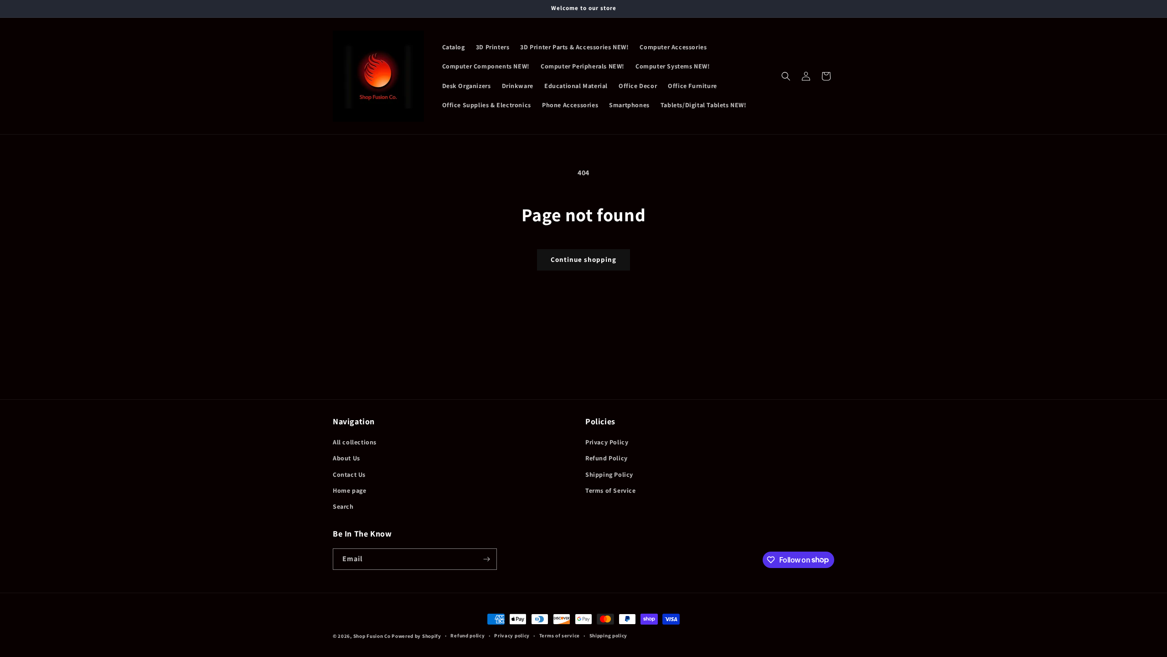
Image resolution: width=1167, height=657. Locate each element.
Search (343, 506)
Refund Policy (606, 458)
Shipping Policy (609, 474)
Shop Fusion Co (372, 636)
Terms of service (559, 635)
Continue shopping (583, 259)
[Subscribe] (486, 559)
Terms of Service (610, 490)
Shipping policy (608, 635)
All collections (355, 442)
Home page (349, 490)
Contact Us (349, 474)
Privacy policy (512, 635)
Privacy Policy (606, 442)
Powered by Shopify (416, 636)
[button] (786, 76)
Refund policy (467, 635)
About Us (346, 458)
